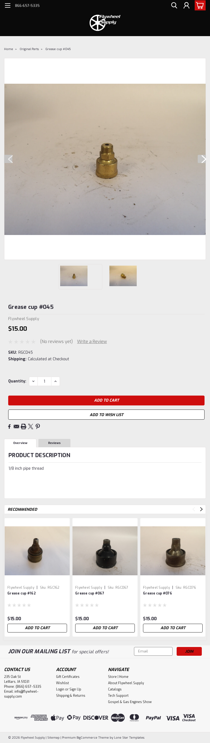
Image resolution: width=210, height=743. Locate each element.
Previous (8, 159)
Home (8, 49)
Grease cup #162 (21, 593)
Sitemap (53, 738)
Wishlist (62, 683)
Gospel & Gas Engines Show (130, 702)
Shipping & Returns (70, 695)
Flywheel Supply (20, 587)
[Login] (186, 5)
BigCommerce (87, 738)
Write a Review (92, 341)
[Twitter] (30, 426)
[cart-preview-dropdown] (199, 5)
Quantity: (17, 381)
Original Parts (29, 49)
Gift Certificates (68, 677)
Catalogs (115, 689)
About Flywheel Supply (126, 683)
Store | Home (118, 677)
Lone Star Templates (129, 738)
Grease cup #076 (157, 593)
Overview (20, 443)
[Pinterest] (37, 426)
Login (60, 689)
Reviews (54, 443)
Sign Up (75, 689)
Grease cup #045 (58, 49)
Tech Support (118, 695)
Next (202, 159)
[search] (174, 5)
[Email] (16, 426)
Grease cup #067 (89, 593)
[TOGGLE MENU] (7, 6)
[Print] (23, 426)
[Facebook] (9, 426)
